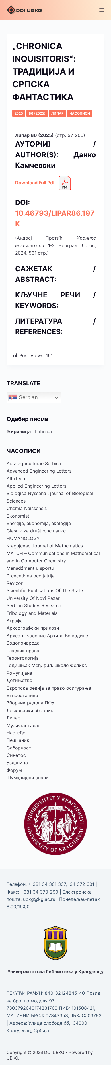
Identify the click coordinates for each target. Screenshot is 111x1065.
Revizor (15, 583)
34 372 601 (83, 884)
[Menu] (101, 9)
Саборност (19, 748)
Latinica (43, 431)
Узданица (17, 762)
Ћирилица (19, 431)
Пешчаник (18, 740)
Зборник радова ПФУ (30, 703)
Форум (14, 770)
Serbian (27, 397)
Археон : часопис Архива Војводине (47, 635)
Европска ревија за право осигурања (49, 688)
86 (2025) (37, 113)
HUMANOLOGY (23, 538)
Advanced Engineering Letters (39, 471)
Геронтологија (23, 658)
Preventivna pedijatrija (31, 576)
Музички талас (23, 725)
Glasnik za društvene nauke (36, 530)
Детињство (19, 680)
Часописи (79, 113)
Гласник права (23, 650)
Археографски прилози (33, 628)
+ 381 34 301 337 (47, 884)
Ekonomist (18, 516)
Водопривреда (23, 643)
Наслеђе (16, 733)
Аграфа (15, 620)
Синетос (16, 755)
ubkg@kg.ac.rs (39, 899)
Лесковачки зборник (30, 710)
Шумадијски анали (28, 777)
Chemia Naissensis (27, 508)
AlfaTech (16, 478)
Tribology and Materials (32, 613)
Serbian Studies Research (34, 605)
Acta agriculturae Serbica (34, 463)
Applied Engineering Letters (36, 486)
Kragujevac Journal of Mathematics (45, 546)
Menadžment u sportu (30, 568)
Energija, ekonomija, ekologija (39, 523)
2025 (19, 113)
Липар (57, 113)
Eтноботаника (22, 695)
